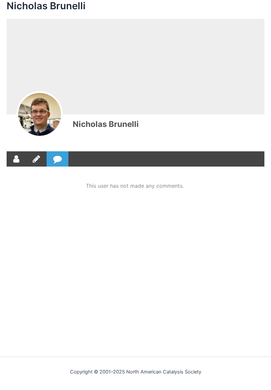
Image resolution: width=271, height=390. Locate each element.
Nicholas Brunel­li (106, 124)
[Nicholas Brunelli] (40, 114)
